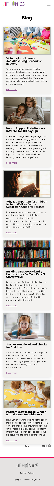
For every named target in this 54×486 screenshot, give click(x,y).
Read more (11, 90)
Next (44, 446)
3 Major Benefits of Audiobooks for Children (26, 346)
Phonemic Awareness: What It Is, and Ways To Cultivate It (26, 413)
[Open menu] (49, 4)
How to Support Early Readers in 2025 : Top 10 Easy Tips (25, 129)
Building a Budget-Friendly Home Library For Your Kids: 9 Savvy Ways (25, 274)
